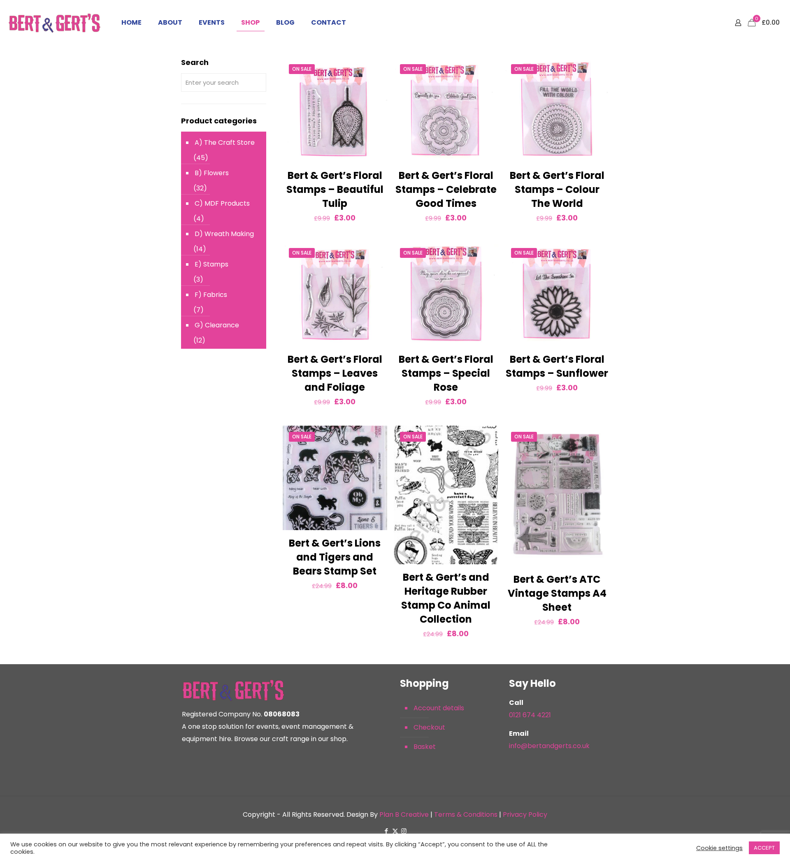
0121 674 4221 (530, 715)
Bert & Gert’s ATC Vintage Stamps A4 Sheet (557, 593)
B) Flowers (212, 173)
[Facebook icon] (386, 831)
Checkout (429, 727)
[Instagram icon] (404, 831)
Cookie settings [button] (719, 848)
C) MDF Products (222, 203)
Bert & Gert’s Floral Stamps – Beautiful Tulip (334, 189)
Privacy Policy (525, 814)
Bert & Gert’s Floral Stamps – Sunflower (557, 366)
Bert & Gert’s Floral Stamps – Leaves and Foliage (335, 373)
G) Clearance (217, 325)
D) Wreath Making (224, 234)
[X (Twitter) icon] (395, 831)
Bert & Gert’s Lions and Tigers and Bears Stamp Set (335, 557)
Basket (425, 746)
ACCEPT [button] (764, 848)
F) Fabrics (211, 294)
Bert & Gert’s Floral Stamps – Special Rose (446, 373)
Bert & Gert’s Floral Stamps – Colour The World (557, 189)
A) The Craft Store (225, 142)
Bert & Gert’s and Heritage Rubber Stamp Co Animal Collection (445, 598)
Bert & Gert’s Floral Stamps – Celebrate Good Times (446, 189)
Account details (439, 708)
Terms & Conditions (465, 814)
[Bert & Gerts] (54, 22)
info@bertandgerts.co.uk (549, 746)
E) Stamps (211, 264)
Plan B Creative (404, 814)
